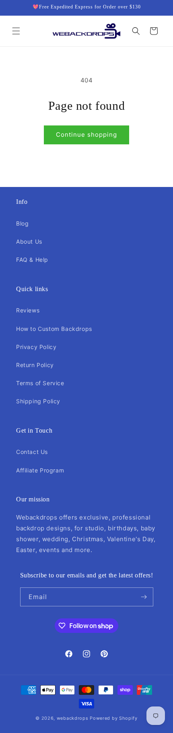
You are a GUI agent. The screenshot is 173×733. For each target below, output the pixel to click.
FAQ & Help (32, 259)
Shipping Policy (38, 401)
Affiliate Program (40, 470)
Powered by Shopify (114, 718)
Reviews (27, 310)
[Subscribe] (144, 596)
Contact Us (32, 451)
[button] (16, 31)
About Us (29, 241)
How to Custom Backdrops (54, 328)
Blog (22, 223)
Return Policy (35, 364)
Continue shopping (86, 134)
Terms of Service (40, 383)
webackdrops (73, 718)
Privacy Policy (36, 346)
